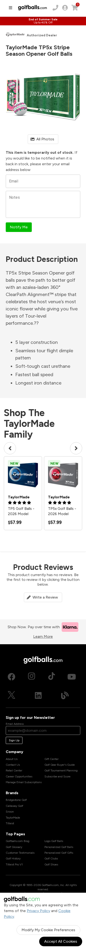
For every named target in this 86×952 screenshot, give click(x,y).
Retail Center (14, 770)
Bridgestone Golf (16, 800)
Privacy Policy (38, 910)
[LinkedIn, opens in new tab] (38, 695)
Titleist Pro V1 (14, 864)
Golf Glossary (14, 847)
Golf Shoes (51, 864)
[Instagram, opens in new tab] (31, 676)
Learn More (43, 636)
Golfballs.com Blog (17, 841)
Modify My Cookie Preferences (48, 930)
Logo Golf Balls (53, 841)
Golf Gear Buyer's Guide (59, 764)
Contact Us (13, 764)
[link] (65, 7)
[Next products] (76, 448)
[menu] (10, 7)
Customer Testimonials (20, 852)
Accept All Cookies (60, 941)
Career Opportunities (19, 776)
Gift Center (51, 759)
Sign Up (14, 740)
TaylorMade (13, 817)
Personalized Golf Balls (58, 847)
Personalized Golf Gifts (58, 852)
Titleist (10, 823)
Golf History (13, 858)
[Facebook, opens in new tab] (11, 676)
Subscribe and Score (57, 776)
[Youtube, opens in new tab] (71, 676)
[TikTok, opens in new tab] (51, 676)
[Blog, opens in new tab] (65, 695)
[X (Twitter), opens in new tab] (11, 695)
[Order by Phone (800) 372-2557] (55, 7)
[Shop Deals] (43, 21)
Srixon (10, 811)
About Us (11, 759)
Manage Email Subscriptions (24, 782)
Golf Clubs (51, 858)
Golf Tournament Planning (61, 770)
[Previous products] (10, 448)
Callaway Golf (14, 806)
